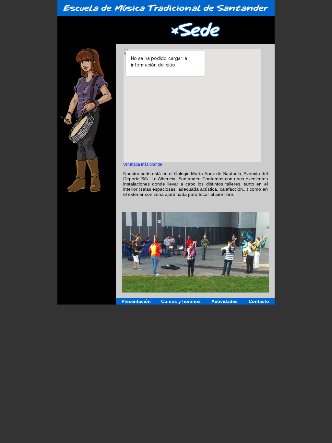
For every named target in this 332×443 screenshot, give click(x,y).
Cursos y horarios (181, 301)
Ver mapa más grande (142, 164)
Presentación (136, 301)
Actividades (224, 301)
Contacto (259, 301)
